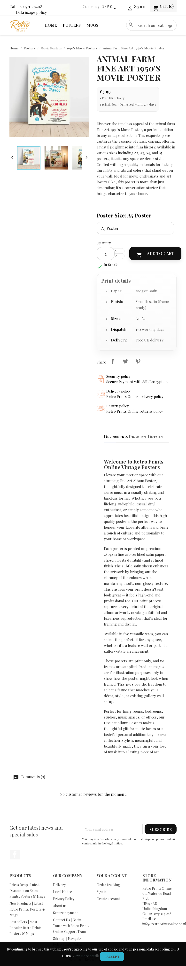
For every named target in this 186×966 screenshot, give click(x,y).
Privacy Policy (63, 898)
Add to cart (155, 254)
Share (113, 361)
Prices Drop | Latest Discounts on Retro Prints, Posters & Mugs (27, 890)
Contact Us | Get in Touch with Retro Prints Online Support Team (71, 926)
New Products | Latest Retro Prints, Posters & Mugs (27, 909)
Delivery (59, 884)
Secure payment (65, 913)
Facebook (15, 854)
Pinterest (138, 361)
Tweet (125, 361)
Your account (112, 875)
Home (51, 25)
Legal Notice (62, 891)
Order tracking (108, 884)
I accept (112, 956)
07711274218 (32, 6)
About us (59, 906)
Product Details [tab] (146, 437)
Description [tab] (116, 437)
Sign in (102, 891)
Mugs (92, 25)
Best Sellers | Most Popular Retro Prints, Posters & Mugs (26, 928)
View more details (86, 956)
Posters (72, 25)
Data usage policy (31, 12)
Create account (108, 898)
